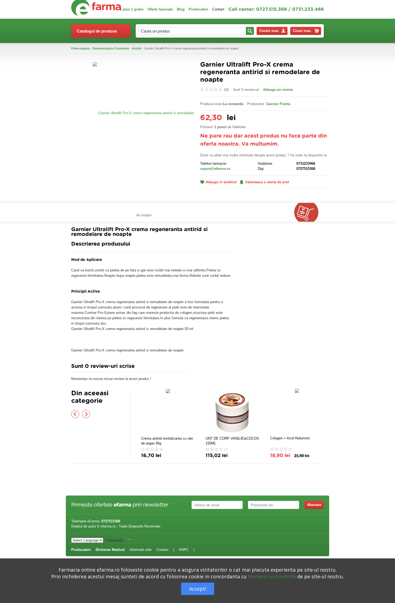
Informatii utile (141, 550)
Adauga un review (278, 90)
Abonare (314, 505)
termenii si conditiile (272, 576)
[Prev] (75, 414)
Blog (181, 9)
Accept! (197, 589)
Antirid (136, 48)
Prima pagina (80, 48)
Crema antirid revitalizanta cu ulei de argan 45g (167, 440)
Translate (142, 540)
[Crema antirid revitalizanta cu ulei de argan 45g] (168, 412)
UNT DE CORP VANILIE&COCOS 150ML (232, 440)
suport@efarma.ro (215, 169)
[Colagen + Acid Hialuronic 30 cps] (297, 411)
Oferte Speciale (160, 9)
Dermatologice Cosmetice (110, 48)
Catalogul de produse (97, 31)
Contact (218, 9)
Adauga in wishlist (221, 182)
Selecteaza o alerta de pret (267, 182)
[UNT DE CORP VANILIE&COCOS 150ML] (232, 412)
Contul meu (269, 31)
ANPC (184, 550)
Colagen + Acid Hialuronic (290, 438)
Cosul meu (302, 31)
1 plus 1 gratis (131, 9)
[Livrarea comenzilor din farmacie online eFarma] (309, 212)
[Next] (86, 414)
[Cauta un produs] (250, 31)
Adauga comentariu (213, 367)
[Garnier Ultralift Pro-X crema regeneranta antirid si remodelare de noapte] (144, 164)
